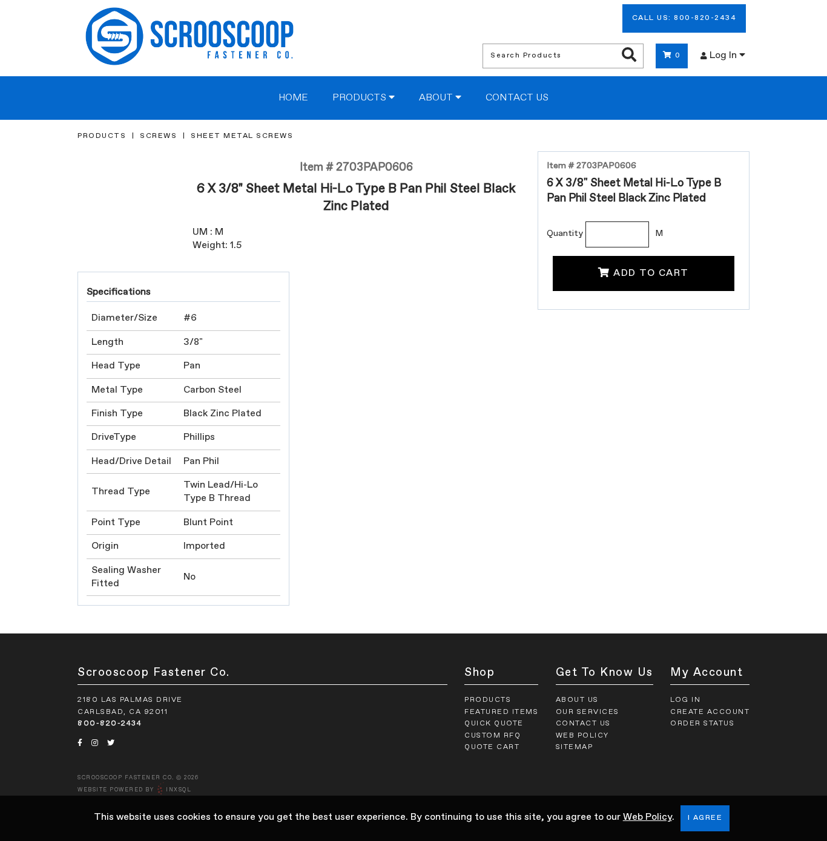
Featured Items (501, 712)
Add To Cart (651, 273)
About (437, 98)
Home (293, 98)
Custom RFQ (492, 735)
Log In (724, 56)
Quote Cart (491, 747)
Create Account (710, 712)
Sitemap (574, 747)
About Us (577, 700)
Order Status (702, 723)
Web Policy (647, 817)
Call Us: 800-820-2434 (684, 18)
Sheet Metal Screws (242, 136)
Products (360, 98)
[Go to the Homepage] (189, 38)
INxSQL (178, 790)
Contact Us (517, 98)
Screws (158, 136)
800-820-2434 (109, 723)
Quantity (565, 233)
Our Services (587, 712)
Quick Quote (494, 723)
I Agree (705, 818)
